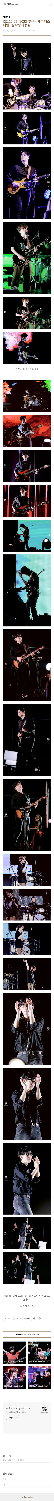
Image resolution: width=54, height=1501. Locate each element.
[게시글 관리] (17, 1318)
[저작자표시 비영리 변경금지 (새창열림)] (37, 1318)
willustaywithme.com (16, 1411)
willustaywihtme (28, 1497)
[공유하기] (14, 1318)
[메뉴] (50, 4)
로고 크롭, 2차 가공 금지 (13, 1460)
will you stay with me (18, 1408)
